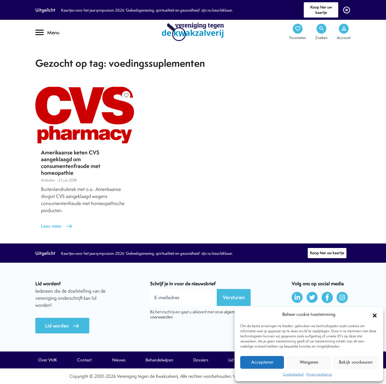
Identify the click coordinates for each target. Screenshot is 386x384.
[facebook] (327, 297)
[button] (375, 315)
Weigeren (309, 362)
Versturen (234, 297)
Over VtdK (47, 360)
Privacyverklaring (319, 374)
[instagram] (342, 297)
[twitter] (312, 297)
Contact (84, 360)
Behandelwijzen (159, 360)
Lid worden (62, 325)
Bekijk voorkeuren (355, 362)
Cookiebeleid (293, 374)
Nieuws (118, 360)
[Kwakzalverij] (193, 31)
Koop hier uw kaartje (321, 10)
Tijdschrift (55, 49)
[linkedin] (297, 297)
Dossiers (200, 360)
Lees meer (57, 226)
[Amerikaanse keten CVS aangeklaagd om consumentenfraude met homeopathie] (85, 115)
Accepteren (262, 362)
